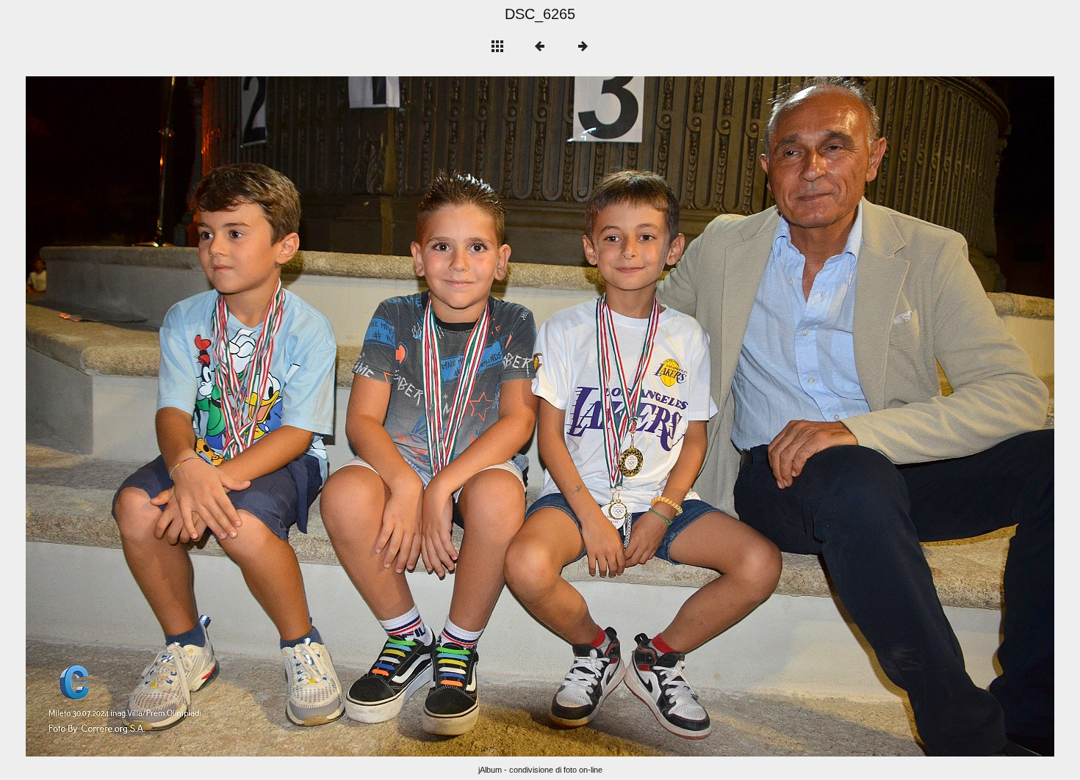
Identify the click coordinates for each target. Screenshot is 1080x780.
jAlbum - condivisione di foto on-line (540, 769)
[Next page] (745, 416)
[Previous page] (231, 416)
